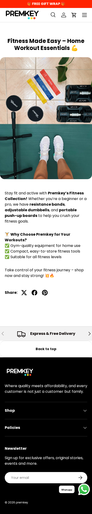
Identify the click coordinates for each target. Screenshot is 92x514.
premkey (22, 502)
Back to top (46, 349)
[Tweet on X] (24, 292)
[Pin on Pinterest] (45, 292)
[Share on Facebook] (34, 292)
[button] (74, 15)
